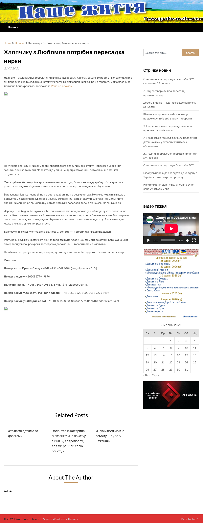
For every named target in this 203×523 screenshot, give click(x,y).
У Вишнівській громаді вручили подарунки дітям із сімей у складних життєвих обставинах (170, 142)
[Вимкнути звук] (188, 240)
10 (186, 348)
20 (155, 362)
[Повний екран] (194, 240)
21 (163, 362)
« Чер (146, 375)
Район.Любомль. (61, 86)
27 (155, 369)
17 (186, 355)
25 (194, 362)
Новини (13, 27)
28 (163, 369)
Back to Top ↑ (190, 519)
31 (186, 369)
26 (147, 369)
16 (178, 355)
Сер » (155, 375)
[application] (171, 228)
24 (186, 362)
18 (194, 355)
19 (147, 362)
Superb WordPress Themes (60, 519)
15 (170, 355)
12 (147, 355)
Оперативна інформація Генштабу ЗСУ (168, 165)
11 (194, 348)
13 (155, 355)
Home (7, 43)
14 (163, 355)
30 (178, 369)
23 (178, 362)
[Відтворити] (148, 240)
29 (170, 369)
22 (170, 362)
